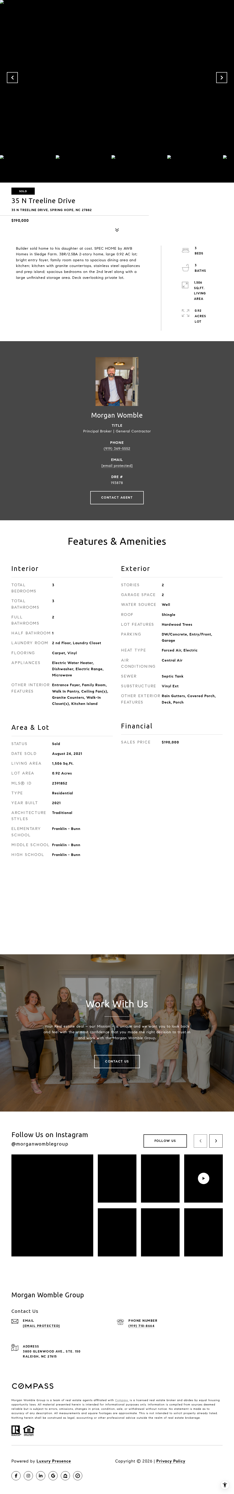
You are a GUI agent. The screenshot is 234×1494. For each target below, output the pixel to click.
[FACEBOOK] (16, 1475)
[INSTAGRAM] (28, 1475)
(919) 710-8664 (141, 1326)
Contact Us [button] (117, 1061)
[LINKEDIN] (40, 1475)
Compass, (122, 1400)
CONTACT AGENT (117, 498)
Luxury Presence (54, 1461)
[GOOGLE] (53, 1475)
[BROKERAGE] (77, 1475)
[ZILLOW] (65, 1475)
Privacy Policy (170, 1461)
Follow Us (165, 1141)
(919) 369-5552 (117, 448)
